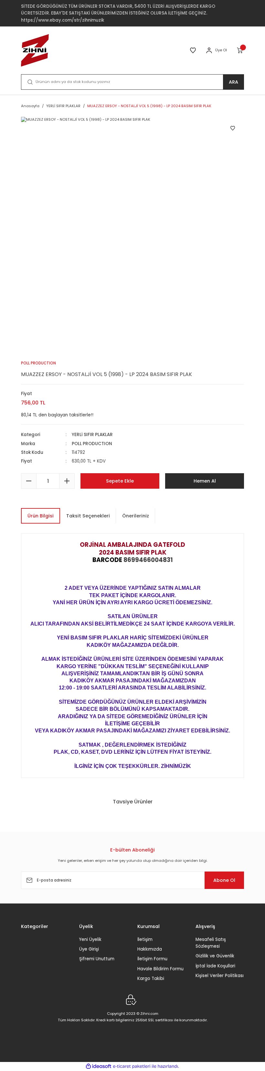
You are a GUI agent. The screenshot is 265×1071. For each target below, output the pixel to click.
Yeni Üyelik (90, 939)
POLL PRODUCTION (92, 444)
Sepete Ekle (120, 481)
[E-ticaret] (132, 1066)
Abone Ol (224, 880)
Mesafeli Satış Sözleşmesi (211, 942)
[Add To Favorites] (232, 128)
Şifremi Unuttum (96, 959)
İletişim (145, 939)
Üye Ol (221, 50)
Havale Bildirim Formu (160, 969)
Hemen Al (205, 481)
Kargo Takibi (150, 978)
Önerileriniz (135, 516)
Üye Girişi (89, 949)
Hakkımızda (149, 949)
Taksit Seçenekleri (88, 516)
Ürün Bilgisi (40, 516)
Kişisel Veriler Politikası (220, 976)
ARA (233, 82)
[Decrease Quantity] (28, 481)
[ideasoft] (98, 1066)
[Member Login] (209, 50)
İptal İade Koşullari (215, 966)
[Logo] (35, 50)
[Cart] (240, 50)
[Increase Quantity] (66, 481)
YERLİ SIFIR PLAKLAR (92, 435)
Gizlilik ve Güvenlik (215, 956)
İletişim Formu (152, 959)
